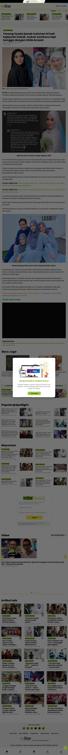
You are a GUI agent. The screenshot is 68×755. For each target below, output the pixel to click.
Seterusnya (34, 393)
